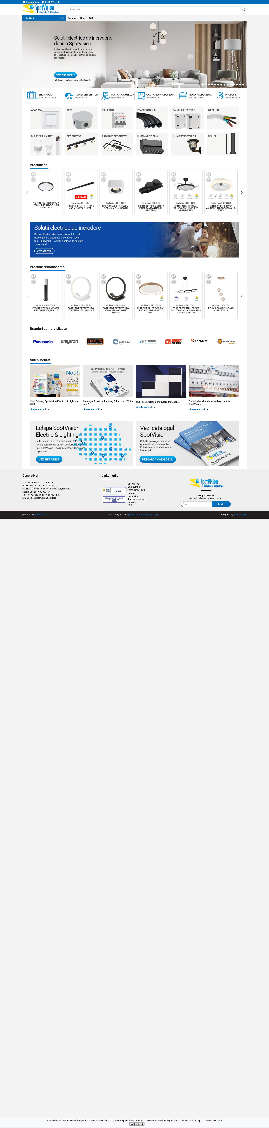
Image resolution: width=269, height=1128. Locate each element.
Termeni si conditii (137, 499)
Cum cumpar (134, 487)
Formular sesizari (136, 490)
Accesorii (117, 144)
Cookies (132, 502)
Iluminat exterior (187, 144)
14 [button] (243, 85)
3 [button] (209, 85)
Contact (132, 493)
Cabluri (223, 118)
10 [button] (231, 85)
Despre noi (133, 496)
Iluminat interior (152, 144)
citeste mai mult (38, 409)
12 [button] (237, 85)
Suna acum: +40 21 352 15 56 (42, 2)
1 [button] (202, 84)
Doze (81, 118)
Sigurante (117, 118)
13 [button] (240, 85)
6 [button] (218, 85)
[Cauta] (243, 9)
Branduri (72, 18)
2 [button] (206, 85)
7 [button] (221, 85)
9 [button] (228, 85)
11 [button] (234, 85)
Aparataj (46, 118)
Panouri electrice (187, 118)
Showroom (133, 484)
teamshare (40, 514)
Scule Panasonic (81, 144)
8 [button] (224, 85)
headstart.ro (240, 514)
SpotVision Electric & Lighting (142, 514)
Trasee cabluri (152, 118)
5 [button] (215, 85)
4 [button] (212, 85)
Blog (82, 18)
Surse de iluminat (46, 144)
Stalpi (223, 144)
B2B (90, 18)
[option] (134, 54)
